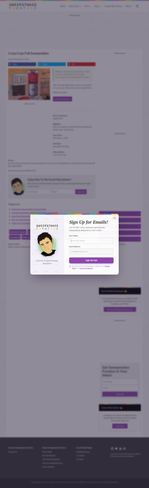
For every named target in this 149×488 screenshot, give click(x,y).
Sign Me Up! (91, 260)
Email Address (74, 247)
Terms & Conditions (86, 268)
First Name (73, 236)
